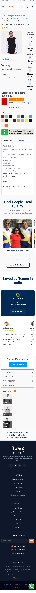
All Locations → (18, 578)
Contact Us (8, 376)
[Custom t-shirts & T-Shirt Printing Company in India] (10, 6)
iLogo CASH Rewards (18, 495)
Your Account (9, 380)
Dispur (20, 572)
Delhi (29, 569)
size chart (6, 189)
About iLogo (18, 508)
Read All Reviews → (18, 311)
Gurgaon (26, 572)
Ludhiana (25, 575)
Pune (8, 572)
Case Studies (18, 487)
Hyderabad (8, 569)
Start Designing (17, 100)
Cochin (18, 575)
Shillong (14, 572)
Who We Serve (18, 483)
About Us (7, 372)
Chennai (21, 566)
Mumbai (7, 566)
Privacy (16, 587)
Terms (22, 587)
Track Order (18, 523)
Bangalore (15, 566)
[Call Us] (27, 7)
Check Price (18, 364)
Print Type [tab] (21, 140)
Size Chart (5, 59)
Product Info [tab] (8, 140)
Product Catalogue (19, 512)
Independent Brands (18, 480)
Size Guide (18, 520)
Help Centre (8, 385)
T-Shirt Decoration (21, 173)
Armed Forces (18, 491)
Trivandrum (11, 575)
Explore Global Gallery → (18, 265)
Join (31, 541)
